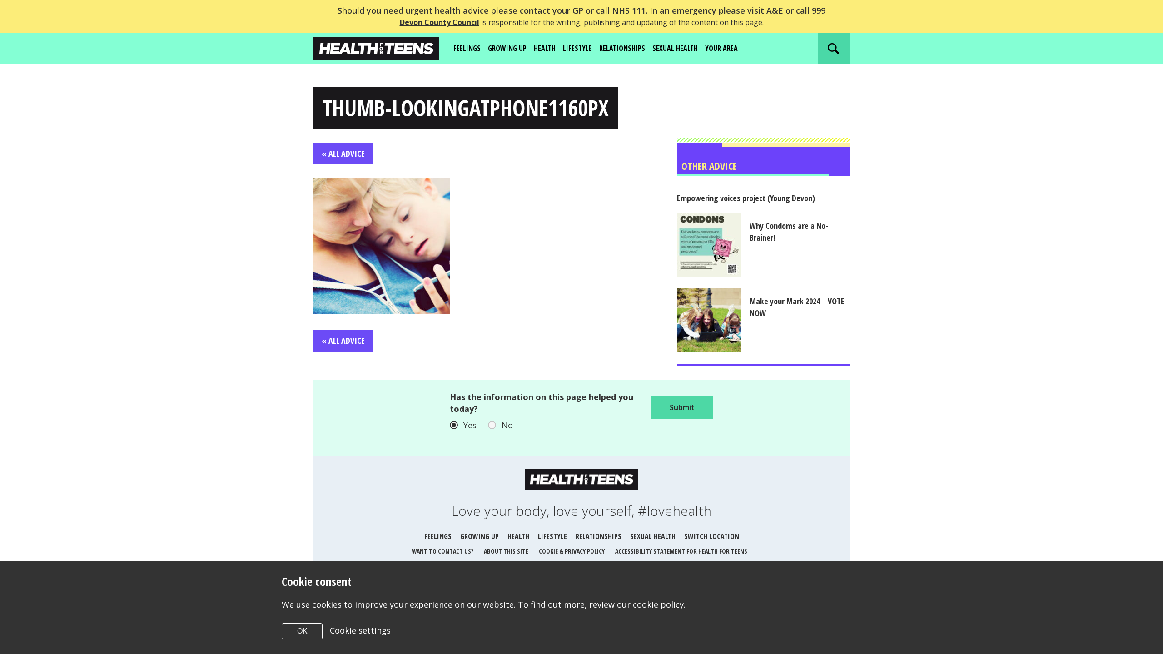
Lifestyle (577, 48)
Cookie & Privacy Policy (572, 551)
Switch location (711, 536)
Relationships (622, 48)
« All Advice (343, 153)
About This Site (506, 551)
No (507, 425)
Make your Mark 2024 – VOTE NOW (797, 307)
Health (545, 48)
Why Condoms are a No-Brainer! (789, 231)
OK (302, 631)
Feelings (467, 48)
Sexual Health (675, 48)
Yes (470, 425)
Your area (721, 48)
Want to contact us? (442, 551)
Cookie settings (360, 630)
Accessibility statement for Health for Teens (681, 551)
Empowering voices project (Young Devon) (746, 198)
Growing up (507, 48)
